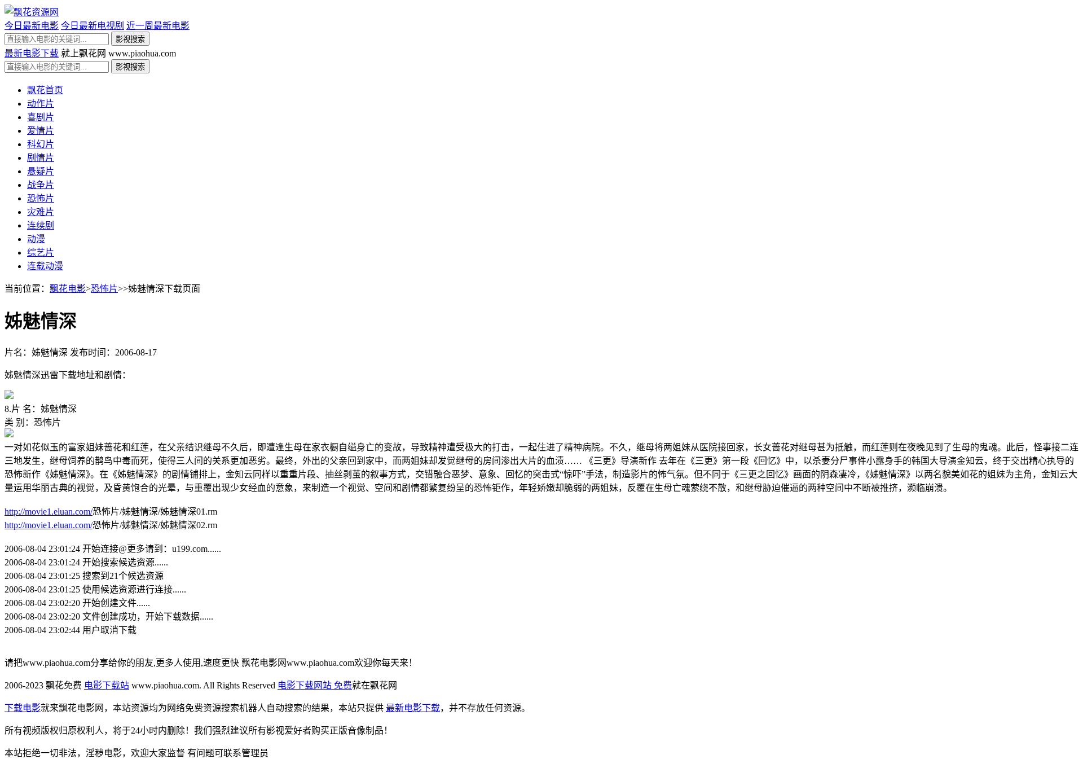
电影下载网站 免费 (315, 685)
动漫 (36, 239)
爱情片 (40, 130)
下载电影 (23, 708)
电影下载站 (106, 685)
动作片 (40, 103)
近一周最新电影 (158, 25)
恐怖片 (40, 198)
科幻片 (40, 144)
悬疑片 (40, 171)
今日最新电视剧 (92, 25)
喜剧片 (40, 117)
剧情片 (40, 158)
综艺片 (40, 252)
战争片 (40, 185)
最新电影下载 (32, 53)
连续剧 (40, 225)
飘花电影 (68, 288)
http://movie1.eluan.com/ (49, 511)
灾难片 (40, 212)
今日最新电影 (32, 25)
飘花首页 (45, 90)
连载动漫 (45, 266)
